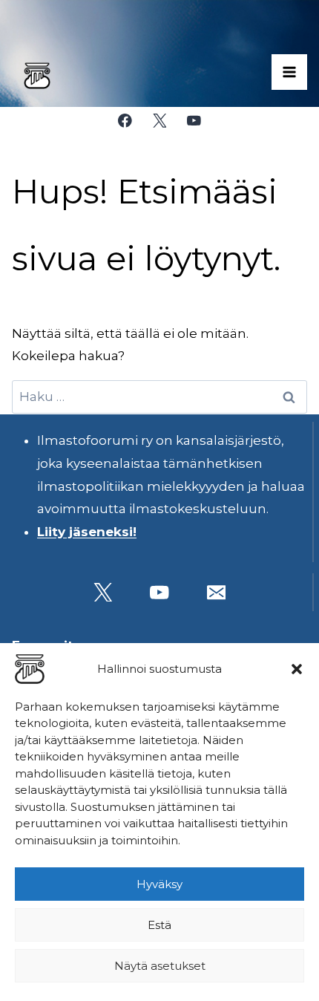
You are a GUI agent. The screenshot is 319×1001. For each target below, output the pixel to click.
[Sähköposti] (216, 592)
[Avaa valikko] (289, 72)
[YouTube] (194, 120)
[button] (296, 669)
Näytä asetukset (159, 966)
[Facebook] (125, 120)
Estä (159, 925)
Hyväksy (159, 884)
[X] (159, 120)
